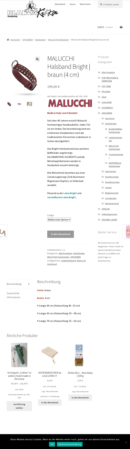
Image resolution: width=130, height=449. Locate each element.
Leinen (108, 187)
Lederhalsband (68, 260)
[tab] (19, 284)
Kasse (73, 4)
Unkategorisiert (109, 214)
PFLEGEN (106, 91)
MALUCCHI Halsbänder (58, 39)
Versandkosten (52, 391)
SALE (104, 97)
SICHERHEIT (107, 107)
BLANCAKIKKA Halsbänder (115, 131)
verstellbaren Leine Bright (61, 197)
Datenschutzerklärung (69, 444)
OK (52, 444)
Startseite (15, 39)
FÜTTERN (106, 86)
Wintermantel (112, 203)
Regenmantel (111, 193)
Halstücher (110, 171)
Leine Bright (70, 193)
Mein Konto (85, 4)
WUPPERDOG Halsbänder (115, 165)
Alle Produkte (65, 253)
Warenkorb (60, 4)
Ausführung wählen (19, 406)
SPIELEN (106, 208)
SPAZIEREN (28, 39)
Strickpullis (111, 198)
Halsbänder (40, 39)
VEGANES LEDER (109, 219)
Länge (50, 215)
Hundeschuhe (112, 176)
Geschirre (109, 118)
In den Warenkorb (60, 234)
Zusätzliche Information (13, 295)
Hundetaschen (112, 182)
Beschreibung (14, 283)
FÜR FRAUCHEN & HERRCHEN (110, 79)
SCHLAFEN (107, 102)
